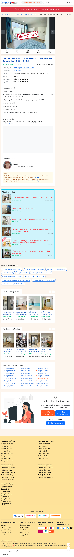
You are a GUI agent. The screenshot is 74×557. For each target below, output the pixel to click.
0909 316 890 (11, 545)
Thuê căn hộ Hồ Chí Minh (8, 468)
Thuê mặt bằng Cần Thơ (44, 475)
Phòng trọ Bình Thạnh (10, 378)
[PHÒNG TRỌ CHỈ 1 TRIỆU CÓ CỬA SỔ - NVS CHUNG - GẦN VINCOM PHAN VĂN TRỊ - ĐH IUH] (47, 303)
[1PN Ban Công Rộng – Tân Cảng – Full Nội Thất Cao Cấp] (34, 340)
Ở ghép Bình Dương (6, 494)
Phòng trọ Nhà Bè (42, 386)
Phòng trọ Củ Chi (9, 386)
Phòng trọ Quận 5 (26, 371)
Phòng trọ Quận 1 (9, 368)
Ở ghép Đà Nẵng (5, 491)
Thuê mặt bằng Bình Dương (45, 477)
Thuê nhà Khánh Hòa (43, 458)
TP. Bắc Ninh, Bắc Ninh (7, 356)
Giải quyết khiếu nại (24, 535)
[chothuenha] (30, 516)
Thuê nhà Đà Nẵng (43, 451)
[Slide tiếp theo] (52, 32)
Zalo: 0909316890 (63, 413)
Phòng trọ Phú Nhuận (10, 381)
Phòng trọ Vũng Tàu (6, 458)
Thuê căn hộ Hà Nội (6, 470)
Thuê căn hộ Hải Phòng (7, 477)
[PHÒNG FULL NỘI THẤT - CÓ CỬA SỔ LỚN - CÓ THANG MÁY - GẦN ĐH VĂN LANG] (21, 303)
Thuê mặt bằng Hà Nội (44, 470)
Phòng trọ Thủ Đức (9, 383)
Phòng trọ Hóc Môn (26, 386)
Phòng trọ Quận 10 (9, 376)
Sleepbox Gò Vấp (9, 273)
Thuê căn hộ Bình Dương (8, 472)
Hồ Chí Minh (17, 70)
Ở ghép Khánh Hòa (6, 504)
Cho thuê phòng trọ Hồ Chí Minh (14, 284)
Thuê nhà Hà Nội (42, 446)
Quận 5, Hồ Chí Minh (20, 356)
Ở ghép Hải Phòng (6, 501)
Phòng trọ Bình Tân (26, 378)
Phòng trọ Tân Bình (26, 381)
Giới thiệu (3, 525)
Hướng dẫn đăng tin (25, 527)
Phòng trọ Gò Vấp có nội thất (12, 269)
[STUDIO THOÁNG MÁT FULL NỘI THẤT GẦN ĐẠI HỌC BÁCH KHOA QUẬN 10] (47, 340)
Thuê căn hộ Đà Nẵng (7, 475)
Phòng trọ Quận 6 (42, 371)
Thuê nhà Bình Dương (44, 448)
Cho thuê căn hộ (7, 465)
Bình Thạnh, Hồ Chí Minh (34, 356)
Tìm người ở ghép (7, 484)
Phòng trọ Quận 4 (9, 371)
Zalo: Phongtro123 (57, 423)
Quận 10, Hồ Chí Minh (45, 356)
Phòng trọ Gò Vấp (42, 378)
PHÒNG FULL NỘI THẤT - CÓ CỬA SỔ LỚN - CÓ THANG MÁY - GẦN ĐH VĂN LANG (21, 313)
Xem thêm (37, 177)
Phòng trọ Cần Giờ (42, 383)
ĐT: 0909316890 (48, 413)
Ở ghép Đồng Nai (5, 499)
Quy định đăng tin (24, 532)
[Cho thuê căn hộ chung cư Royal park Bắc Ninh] (8, 340)
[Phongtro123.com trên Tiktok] (71, 529)
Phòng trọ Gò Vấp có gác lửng (13, 276)
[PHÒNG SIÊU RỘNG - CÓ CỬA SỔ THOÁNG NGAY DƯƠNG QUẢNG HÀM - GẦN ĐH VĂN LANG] (34, 303)
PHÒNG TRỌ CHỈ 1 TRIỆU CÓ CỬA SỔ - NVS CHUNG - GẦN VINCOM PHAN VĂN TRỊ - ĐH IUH (46, 313)
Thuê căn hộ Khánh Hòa (7, 480)
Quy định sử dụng (6, 530)
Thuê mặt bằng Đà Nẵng (44, 472)
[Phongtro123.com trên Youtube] (61, 529)
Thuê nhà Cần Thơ (43, 456)
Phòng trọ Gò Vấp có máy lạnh (42, 273)
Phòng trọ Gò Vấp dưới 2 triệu (35, 276)
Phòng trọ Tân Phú (42, 381)
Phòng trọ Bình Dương (7, 453)
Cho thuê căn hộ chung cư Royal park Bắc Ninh (8, 350)
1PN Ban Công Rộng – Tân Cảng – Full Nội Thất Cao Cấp (34, 350)
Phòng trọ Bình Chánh (27, 383)
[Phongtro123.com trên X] (68, 529)
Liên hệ (3, 535)
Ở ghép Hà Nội (5, 489)
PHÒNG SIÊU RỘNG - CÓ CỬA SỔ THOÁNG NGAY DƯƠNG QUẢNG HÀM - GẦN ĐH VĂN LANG (34, 313)
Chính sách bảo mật (6, 532)
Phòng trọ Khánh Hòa (7, 461)
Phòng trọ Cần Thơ (6, 451)
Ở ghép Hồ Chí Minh (6, 486)
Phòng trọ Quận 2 (26, 368)
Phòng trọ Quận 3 (42, 368)
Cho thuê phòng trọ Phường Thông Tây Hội (17, 280)
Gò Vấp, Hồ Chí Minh (7, 319)
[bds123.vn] (18, 516)
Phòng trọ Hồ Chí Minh (7, 444)
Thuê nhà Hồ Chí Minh (44, 444)
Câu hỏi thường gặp (24, 525)
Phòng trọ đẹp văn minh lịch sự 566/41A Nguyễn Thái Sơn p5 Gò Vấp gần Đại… (8, 313)
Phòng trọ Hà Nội (5, 446)
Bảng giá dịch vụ (23, 530)
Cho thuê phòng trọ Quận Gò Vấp (24, 68)
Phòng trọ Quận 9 (42, 373)
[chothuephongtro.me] (55, 516)
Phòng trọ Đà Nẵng (6, 448)
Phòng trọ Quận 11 (26, 376)
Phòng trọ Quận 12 (43, 376)
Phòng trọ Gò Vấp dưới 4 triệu (35, 269)
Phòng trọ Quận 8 (26, 373)
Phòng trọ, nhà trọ (8, 441)
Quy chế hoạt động (6, 527)
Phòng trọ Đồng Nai (6, 456)
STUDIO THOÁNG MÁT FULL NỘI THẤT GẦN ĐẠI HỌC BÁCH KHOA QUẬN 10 (46, 350)
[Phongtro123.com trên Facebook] (57, 529)
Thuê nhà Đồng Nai (43, 453)
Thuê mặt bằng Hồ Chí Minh (45, 468)
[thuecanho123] (43, 516)
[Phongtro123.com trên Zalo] (64, 529)
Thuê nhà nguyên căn (46, 441)
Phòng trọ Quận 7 (9, 373)
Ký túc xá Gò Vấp (24, 273)
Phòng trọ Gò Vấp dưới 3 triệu (57, 269)
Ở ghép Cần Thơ (5, 496)
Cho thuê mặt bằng (45, 465)
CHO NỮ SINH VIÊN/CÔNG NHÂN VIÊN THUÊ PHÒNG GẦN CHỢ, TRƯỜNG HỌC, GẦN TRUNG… (21, 350)
